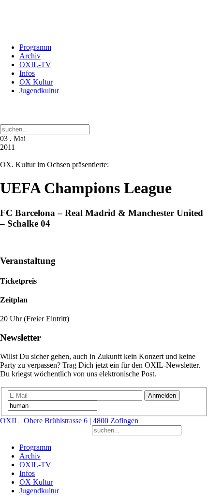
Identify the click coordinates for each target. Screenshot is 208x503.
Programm (35, 47)
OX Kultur (36, 82)
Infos (27, 73)
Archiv (30, 56)
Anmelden (162, 395)
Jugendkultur (39, 90)
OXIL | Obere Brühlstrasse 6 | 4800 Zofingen (69, 421)
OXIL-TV (35, 64)
